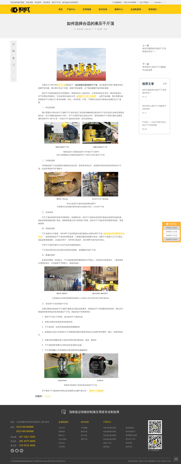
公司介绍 (61, 427)
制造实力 (61, 435)
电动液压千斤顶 (154, 461)
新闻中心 (120, 9)
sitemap (45, 461)
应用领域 (88, 9)
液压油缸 (106, 446)
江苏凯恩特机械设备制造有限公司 (22, 461)
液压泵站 (129, 446)
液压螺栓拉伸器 (131, 435)
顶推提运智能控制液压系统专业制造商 (93, 412)
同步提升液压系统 (109, 435)
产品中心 (72, 9)
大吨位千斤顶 (166, 461)
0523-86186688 (24, 431)
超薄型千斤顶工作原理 (86, 96)
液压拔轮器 (130, 427)
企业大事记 (62, 439)
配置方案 (84, 431)
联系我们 (154, 9)
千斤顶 (47, 396)
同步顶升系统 (133, 461)
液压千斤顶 (61, 84)
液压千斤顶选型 (96, 390)
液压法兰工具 (130, 439)
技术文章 (84, 435)
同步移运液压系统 (109, 439)
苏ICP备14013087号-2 (56, 461)
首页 (60, 9)
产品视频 (84, 427)
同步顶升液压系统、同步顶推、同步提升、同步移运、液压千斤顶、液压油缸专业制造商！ (44, 2)
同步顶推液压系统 (109, 431)
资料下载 (84, 439)
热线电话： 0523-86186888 (125, 2)
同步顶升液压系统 (109, 427)
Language (157, 2)
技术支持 (104, 9)
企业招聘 (61, 446)
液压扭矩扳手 (130, 431)
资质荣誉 (61, 431)
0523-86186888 (24, 426)
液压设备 (129, 443)
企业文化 (61, 443)
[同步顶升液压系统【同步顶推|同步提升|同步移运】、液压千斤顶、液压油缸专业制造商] (20, 10)
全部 (165, 83)
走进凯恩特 (137, 9)
